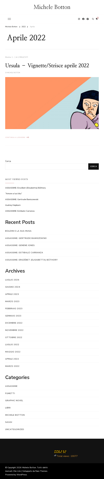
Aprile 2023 (12, 294)
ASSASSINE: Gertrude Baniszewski (21, 199)
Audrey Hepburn (13, 205)
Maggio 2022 (13, 351)
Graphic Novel (14, 400)
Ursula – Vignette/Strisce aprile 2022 (47, 65)
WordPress (22, 474)
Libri (8, 407)
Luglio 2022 (12, 344)
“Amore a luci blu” (13, 193)
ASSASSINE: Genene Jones (20, 245)
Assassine (11, 386)
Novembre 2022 (14, 330)
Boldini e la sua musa (18, 231)
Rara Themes (41, 471)
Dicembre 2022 (14, 323)
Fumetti (10, 393)
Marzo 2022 (12, 366)
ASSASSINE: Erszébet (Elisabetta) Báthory (25, 187)
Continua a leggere (15, 137)
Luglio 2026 (12, 279)
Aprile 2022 (12, 359)
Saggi (8, 422)
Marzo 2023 (12, 301)
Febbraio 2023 (14, 308)
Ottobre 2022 (13, 337)
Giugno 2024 (12, 287)
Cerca (8, 161)
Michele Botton (52, 7)
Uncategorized (14, 429)
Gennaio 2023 (13, 315)
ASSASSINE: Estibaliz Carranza (19, 211)
